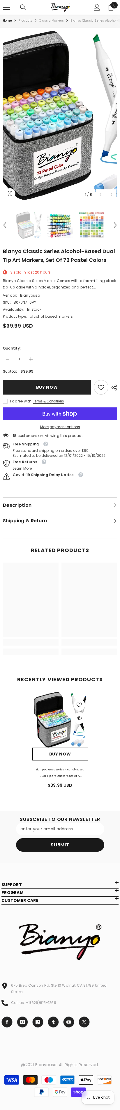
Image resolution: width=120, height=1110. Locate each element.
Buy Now (47, 387)
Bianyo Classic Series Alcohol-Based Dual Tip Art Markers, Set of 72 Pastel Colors (60, 773)
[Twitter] (84, 1022)
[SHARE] (112, 388)
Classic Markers (51, 20)
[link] (101, 387)
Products (26, 20)
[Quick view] (79, 718)
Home (7, 20)
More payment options (60, 426)
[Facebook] (7, 1022)
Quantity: (12, 348)
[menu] (6, 7)
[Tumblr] (53, 1022)
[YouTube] (68, 1022)
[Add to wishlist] (79, 705)
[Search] (23, 7)
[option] (60, 115)
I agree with (20, 401)
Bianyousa (30, 295)
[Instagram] (22, 1022)
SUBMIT (60, 844)
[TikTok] (37, 1022)
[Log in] (97, 7)
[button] (101, 194)
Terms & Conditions (48, 401)
